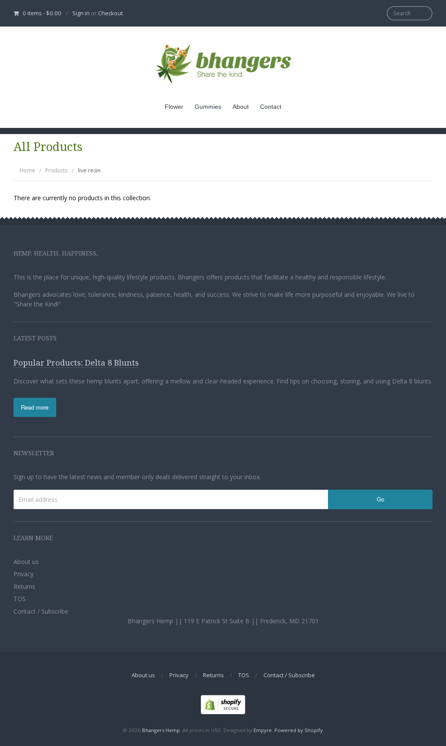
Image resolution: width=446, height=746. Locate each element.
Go (380, 499)
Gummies (208, 106)
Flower (174, 106)
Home (27, 170)
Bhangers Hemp (161, 730)
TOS (20, 599)
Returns (24, 586)
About (241, 106)
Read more (34, 407)
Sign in (81, 13)
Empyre (262, 730)
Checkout (110, 13)
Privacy (24, 574)
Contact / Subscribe (41, 611)
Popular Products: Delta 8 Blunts (76, 362)
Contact (270, 106)
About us (26, 562)
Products (56, 170)
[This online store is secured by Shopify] (223, 704)
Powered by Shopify (298, 730)
